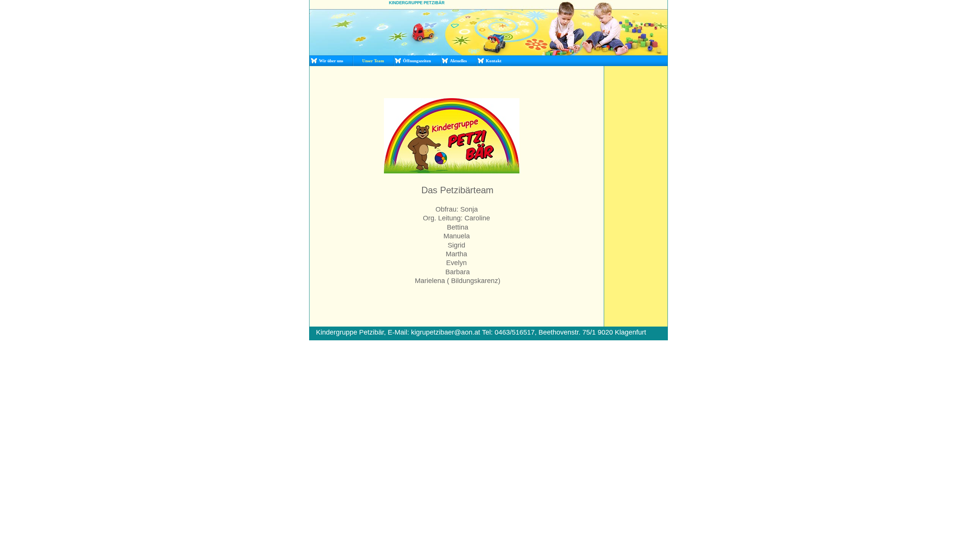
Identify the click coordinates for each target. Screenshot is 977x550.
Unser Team (373, 60)
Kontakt (493, 60)
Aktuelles (458, 60)
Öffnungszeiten (417, 60)
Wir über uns (331, 60)
